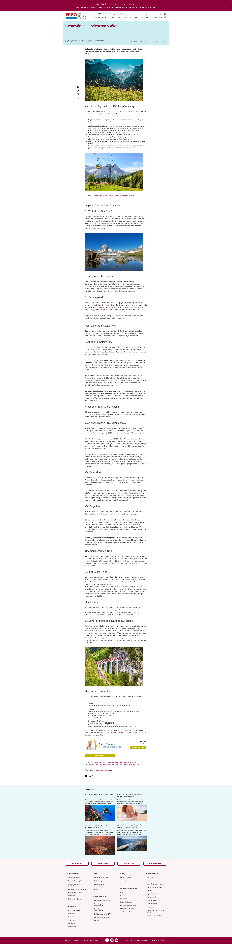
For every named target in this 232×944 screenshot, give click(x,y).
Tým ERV (143, 41)
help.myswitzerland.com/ (105, 764)
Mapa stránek (93, 940)
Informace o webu (79, 940)
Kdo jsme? (151, 14)
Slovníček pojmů (151, 903)
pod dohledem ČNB (158, 940)
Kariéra (122, 895)
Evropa (149, 41)
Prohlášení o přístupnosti (128, 908)
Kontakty (144, 14)
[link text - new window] (78, 87)
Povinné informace (126, 902)
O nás (122, 892)
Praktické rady (151, 881)
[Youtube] (116, 940)
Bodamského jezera (107, 307)
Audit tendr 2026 (125, 912)
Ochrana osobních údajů (128, 905)
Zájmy (165, 41)
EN (165, 14)
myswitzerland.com (134, 764)
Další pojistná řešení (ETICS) (103, 914)
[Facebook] (107, 940)
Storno (136, 17)
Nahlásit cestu (129, 14)
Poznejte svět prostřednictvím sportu (100, 794)
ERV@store (72, 927)
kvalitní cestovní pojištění (115, 733)
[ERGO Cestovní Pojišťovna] (76, 16)
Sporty (148, 890)
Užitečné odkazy (151, 900)
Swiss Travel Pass (120, 626)
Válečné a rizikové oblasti (154, 884)
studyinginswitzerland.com (117, 762)
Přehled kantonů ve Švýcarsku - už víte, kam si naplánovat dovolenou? (111, 196)
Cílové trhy (149, 907)
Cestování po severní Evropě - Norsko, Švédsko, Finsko (129, 826)
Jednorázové (116, 17)
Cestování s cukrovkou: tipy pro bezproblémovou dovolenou (130, 795)
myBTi (96, 889)
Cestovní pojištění (101, 17)
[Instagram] (112, 940)
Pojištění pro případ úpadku (103, 900)
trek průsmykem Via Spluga (128, 412)
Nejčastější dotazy (152, 894)
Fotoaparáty (72, 913)
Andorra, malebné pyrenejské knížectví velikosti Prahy (97, 826)
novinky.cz (94, 762)
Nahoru (67, 940)
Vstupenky (71, 920)
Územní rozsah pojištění (154, 887)
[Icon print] (78, 101)
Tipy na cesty (150, 877)
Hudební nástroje (73, 917)
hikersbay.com (90, 764)
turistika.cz (103, 762)
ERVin (121, 14)
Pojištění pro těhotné (74, 899)
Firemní (145, 17)
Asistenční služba (126, 881)
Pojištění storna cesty (75, 892)
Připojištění (71, 896)
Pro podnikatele (156, 17)
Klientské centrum (126, 877)
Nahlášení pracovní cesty (102, 881)
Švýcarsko (155, 41)
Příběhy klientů (151, 897)
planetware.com (121, 764)
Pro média (123, 899)
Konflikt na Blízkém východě (110, 14)
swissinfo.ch (132, 762)
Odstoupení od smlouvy (154, 915)
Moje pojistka (159, 14)
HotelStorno (72, 923)
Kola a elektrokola (74, 910)
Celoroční (127, 17)
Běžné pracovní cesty (101, 877)
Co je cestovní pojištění (75, 881)
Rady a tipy (137, 14)
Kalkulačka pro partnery (102, 917)
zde (94, 414)
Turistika (160, 41)
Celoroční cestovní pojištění (77, 889)
